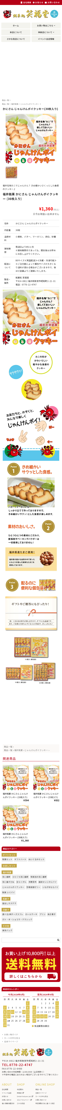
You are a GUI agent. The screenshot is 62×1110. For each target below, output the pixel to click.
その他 (6, 925)
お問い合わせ (53, 2)
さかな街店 (21, 1103)
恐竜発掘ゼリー (32, 887)
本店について (16, 32)
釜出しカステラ (8, 903)
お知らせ (39, 2)
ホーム (16, 25)
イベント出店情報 (46, 38)
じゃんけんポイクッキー (29, 104)
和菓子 (6, 898)
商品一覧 (5, 100)
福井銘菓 (14, 104)
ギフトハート (19, 859)
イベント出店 (6, 1093)
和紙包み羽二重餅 (37, 876)
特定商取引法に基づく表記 (45, 1103)
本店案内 (20, 1089)
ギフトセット (9, 854)
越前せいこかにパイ (46, 881)
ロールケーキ (30, 914)
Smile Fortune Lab (24, 1096)
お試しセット (9, 865)
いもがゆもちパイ (49, 887)
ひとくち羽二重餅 (19, 876)
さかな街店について (16, 38)
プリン (42, 914)
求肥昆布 (32, 881)
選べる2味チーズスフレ (11, 914)
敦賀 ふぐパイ (7, 892)
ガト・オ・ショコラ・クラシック (15, 919)
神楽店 (19, 1093)
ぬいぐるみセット (35, 859)
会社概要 (26, 2)
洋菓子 (6, 909)
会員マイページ (11, 1041)
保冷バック (6, 930)
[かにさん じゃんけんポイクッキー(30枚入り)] (16, 818)
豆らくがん (20, 881)
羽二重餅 (5, 876)
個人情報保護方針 (8, 1103)
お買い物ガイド (11, 1034)
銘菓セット (6, 859)
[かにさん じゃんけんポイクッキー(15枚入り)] (46, 778)
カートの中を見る (12, 1038)
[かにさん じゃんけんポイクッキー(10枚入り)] (16, 778)
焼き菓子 (51, 914)
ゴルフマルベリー (23, 1100)
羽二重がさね (7, 881)
